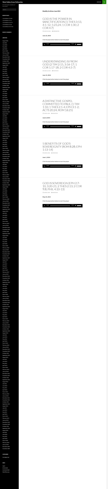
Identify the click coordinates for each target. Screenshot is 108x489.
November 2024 (6, 83)
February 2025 (6, 77)
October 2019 (6, 207)
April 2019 (5, 219)
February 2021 (6, 174)
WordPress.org (6, 472)
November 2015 (6, 302)
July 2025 (5, 67)
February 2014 (6, 345)
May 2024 (5, 95)
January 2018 (6, 249)
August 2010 (5, 430)
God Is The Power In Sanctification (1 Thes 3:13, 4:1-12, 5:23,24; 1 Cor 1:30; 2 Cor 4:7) (62, 23)
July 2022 (5, 140)
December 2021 (6, 154)
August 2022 (5, 138)
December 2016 (6, 276)
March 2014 (5, 343)
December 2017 (6, 251)
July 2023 (5, 116)
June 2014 (5, 337)
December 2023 (6, 105)
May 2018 (5, 241)
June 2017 (5, 264)
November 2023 (6, 107)
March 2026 (5, 51)
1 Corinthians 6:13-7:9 (7, 22)
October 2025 (6, 61)
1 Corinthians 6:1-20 (7, 24)
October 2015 (6, 304)
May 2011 (5, 412)
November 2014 (6, 327)
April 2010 (5, 438)
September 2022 (6, 136)
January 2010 (6, 444)
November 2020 (6, 180)
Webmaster (56, 31)
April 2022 (5, 146)
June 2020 (5, 191)
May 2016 (5, 290)
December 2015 (6, 300)
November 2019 (6, 205)
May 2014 (5, 339)
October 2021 (6, 158)
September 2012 (6, 379)
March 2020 (5, 197)
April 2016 (5, 292)
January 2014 (6, 347)
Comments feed (6, 470)
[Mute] (75, 44)
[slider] (79, 44)
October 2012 (6, 377)
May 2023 (5, 120)
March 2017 (5, 270)
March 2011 (5, 416)
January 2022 (6, 152)
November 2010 (6, 424)
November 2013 (6, 351)
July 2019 (5, 213)
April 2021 (5, 170)
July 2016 (5, 286)
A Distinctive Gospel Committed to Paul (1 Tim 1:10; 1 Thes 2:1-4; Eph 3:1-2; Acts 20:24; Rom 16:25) (61, 105)
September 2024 (6, 87)
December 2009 (6, 446)
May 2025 (5, 71)
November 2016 (6, 278)
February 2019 (6, 223)
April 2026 (5, 49)
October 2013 (6, 353)
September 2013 (6, 355)
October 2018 (6, 231)
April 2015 (5, 316)
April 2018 (5, 243)
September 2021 (6, 160)
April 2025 (5, 73)
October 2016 (6, 280)
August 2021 (5, 162)
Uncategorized (6, 457)
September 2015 (6, 306)
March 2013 (5, 367)
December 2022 (6, 130)
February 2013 (6, 369)
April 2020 (5, 195)
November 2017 (6, 253)
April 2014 (5, 341)
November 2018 (6, 229)
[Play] (45, 44)
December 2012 (6, 373)
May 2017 (5, 266)
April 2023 (5, 122)
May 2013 (5, 363)
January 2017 (6, 274)
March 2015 (5, 318)
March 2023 (5, 124)
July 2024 (5, 91)
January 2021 (6, 176)
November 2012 (6, 375)
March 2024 (5, 99)
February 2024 (6, 101)
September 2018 (6, 233)
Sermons (99, 2)
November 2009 (6, 448)
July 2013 (5, 359)
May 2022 (5, 144)
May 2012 (5, 387)
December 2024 (6, 81)
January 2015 (6, 322)
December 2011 (6, 398)
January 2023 (6, 128)
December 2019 (6, 203)
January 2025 (6, 79)
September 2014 (6, 331)
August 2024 (5, 89)
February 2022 (6, 150)
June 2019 (5, 215)
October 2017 (6, 256)
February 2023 (6, 126)
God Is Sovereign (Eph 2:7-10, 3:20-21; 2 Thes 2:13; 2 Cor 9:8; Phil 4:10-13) (62, 186)
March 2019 (5, 221)
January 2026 (6, 55)
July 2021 (5, 164)
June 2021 (5, 166)
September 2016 (6, 282)
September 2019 (6, 209)
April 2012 (5, 389)
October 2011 (6, 402)
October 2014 (6, 329)
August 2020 (5, 187)
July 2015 (5, 310)
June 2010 (5, 434)
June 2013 (5, 361)
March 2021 (5, 172)
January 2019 (6, 225)
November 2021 (6, 156)
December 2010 (6, 422)
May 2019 (5, 217)
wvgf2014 (55, 70)
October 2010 (6, 426)
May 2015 (5, 314)
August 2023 (5, 113)
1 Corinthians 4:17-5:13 (8, 26)
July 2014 (5, 335)
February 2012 (6, 393)
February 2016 (6, 296)
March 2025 (5, 75)
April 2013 (5, 365)
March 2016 (5, 294)
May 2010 (5, 436)
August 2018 (5, 235)
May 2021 (5, 168)
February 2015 (6, 320)
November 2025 (6, 59)
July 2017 (5, 262)
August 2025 (5, 65)
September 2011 (6, 404)
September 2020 (6, 184)
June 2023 (5, 118)
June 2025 (5, 69)
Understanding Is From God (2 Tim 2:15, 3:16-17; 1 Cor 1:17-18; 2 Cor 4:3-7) (60, 64)
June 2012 (5, 385)
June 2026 (5, 44)
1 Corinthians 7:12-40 (7, 18)
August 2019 (5, 211)
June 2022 (5, 142)
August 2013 (5, 357)
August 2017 (5, 260)
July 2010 (5, 432)
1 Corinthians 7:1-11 (7, 20)
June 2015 (5, 312)
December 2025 (6, 57)
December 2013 (6, 349)
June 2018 (5, 239)
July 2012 (5, 383)
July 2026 (5, 42)
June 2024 (5, 93)
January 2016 (6, 298)
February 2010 (6, 442)
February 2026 (6, 53)
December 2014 (6, 324)
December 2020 (6, 178)
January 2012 (6, 396)
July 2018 (5, 237)
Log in (4, 466)
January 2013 (6, 371)
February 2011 (6, 418)
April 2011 (5, 414)
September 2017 (6, 258)
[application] (63, 44)
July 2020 (5, 189)
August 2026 (5, 40)
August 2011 (5, 406)
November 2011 (6, 400)
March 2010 (5, 440)
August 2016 (5, 284)
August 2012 (5, 381)
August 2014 (5, 333)
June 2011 (5, 410)
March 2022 (5, 148)
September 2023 (6, 111)
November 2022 (6, 132)
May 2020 (5, 193)
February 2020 (6, 199)
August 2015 (5, 308)
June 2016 (5, 288)
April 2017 (5, 268)
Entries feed (5, 468)
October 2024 (6, 85)
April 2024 (5, 97)
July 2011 (5, 408)
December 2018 (6, 227)
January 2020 (6, 201)
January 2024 (6, 103)
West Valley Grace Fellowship (13, 2)
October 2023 (6, 109)
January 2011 (6, 420)
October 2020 (6, 182)
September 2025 (6, 63)
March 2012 (5, 391)
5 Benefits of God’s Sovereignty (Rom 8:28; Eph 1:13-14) (62, 146)
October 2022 (6, 134)
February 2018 (6, 247)
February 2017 (6, 272)
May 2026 (5, 47)
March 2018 (5, 245)
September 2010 (6, 428)
